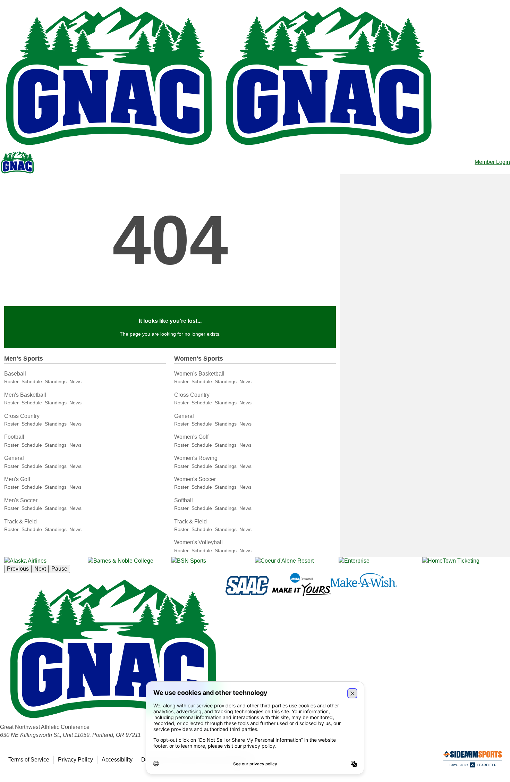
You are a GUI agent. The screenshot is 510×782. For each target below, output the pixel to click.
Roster (11, 381)
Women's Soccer (195, 479)
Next (40, 569)
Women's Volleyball (198, 542)
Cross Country (22, 416)
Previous (18, 569)
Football (14, 437)
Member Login (492, 162)
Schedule (32, 381)
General (14, 458)
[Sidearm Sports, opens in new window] (472, 760)
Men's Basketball (25, 395)
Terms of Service (28, 760)
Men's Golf (17, 479)
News (75, 381)
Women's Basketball (199, 374)
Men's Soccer (20, 500)
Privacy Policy (75, 760)
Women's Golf (191, 437)
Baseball (15, 374)
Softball (183, 500)
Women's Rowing (196, 458)
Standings (56, 381)
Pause (59, 569)
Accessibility (117, 760)
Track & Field (20, 521)
